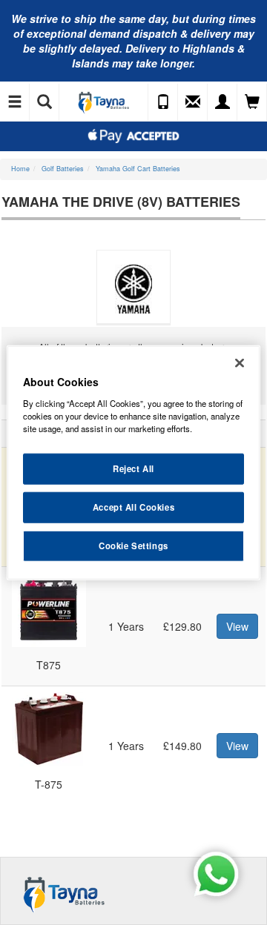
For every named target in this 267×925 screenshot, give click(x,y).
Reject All (133, 468)
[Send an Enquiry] (193, 102)
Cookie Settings (133, 545)
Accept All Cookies (133, 506)
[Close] (239, 363)
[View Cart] (252, 102)
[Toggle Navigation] (15, 102)
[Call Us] (163, 102)
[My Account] (222, 102)
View (237, 626)
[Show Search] (44, 102)
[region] (133, 462)
